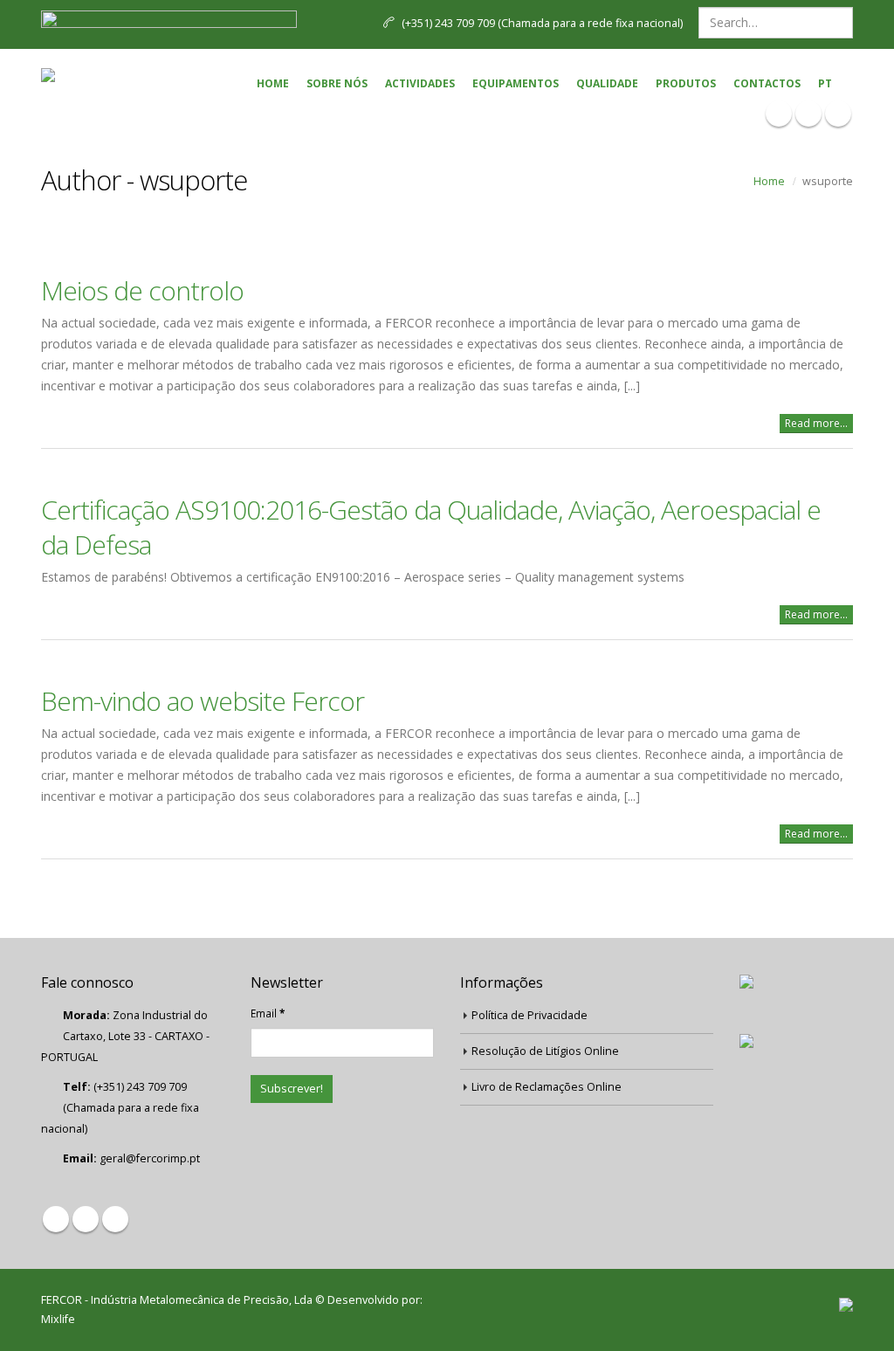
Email (268, 1013)
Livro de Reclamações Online (546, 1086)
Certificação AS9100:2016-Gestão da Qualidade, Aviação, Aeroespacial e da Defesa (431, 527)
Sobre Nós (337, 83)
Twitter (85, 1219)
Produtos (686, 83)
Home (273, 83)
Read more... (816, 423)
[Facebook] (779, 113)
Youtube (115, 1219)
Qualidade (607, 83)
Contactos (767, 83)
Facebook (56, 1219)
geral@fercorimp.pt (150, 1158)
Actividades (420, 83)
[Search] (838, 23)
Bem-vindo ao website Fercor (202, 701)
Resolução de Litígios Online (545, 1051)
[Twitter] (808, 113)
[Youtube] (838, 113)
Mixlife (58, 1319)
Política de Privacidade (529, 1015)
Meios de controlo (142, 290)
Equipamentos (515, 83)
